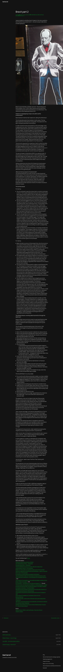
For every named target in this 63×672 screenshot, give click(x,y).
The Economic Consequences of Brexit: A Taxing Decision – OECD (31, 585)
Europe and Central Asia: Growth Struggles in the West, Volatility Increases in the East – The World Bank (31, 587)
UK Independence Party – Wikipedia (24, 563)
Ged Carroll (5, 1)
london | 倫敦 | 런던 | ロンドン (20, 15)
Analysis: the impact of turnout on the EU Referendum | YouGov (31, 604)
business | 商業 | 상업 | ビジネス (20, 14)
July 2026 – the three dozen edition (11, 641)
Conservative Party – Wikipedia (23, 565)
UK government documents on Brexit (24, 562)
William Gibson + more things (9, 638)
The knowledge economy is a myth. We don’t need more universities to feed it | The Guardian (29, 567)
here (28, 558)
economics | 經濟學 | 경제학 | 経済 (30, 14)
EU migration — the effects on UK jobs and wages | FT (28, 583)
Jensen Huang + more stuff (9, 644)
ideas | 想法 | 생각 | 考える (40, 14)
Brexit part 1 (6, 618)
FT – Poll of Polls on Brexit (22, 606)
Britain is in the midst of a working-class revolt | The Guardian (30, 569)
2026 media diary (6, 634)
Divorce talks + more (55, 618)
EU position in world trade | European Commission (27, 574)
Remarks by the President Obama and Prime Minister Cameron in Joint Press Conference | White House (31, 590)
